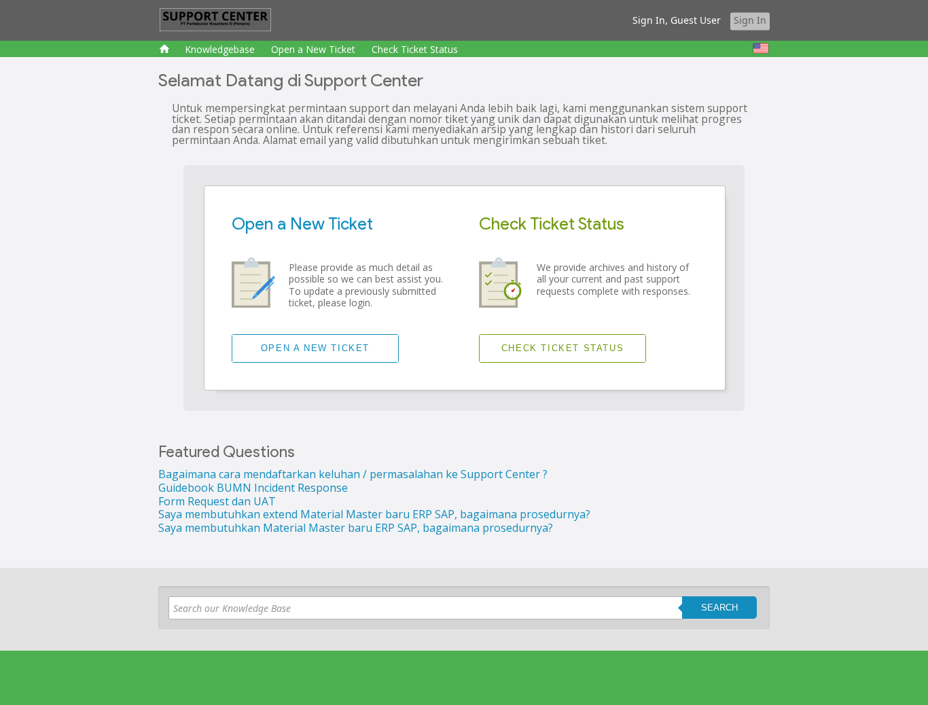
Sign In (750, 20)
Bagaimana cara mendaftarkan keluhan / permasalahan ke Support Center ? (353, 474)
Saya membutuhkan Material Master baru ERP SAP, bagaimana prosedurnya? (355, 527)
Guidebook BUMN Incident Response (253, 487)
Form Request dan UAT (217, 501)
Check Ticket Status (415, 49)
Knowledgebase (220, 49)
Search (719, 607)
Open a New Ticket (313, 49)
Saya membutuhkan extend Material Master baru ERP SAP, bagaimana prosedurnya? (374, 514)
